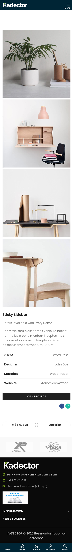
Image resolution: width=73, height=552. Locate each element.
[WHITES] (53, 447)
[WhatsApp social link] (67, 406)
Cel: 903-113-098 (16, 480)
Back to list (36, 425)
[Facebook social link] (61, 406)
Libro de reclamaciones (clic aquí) (27, 486)
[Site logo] (15, 5)
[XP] (19, 447)
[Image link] (21, 465)
